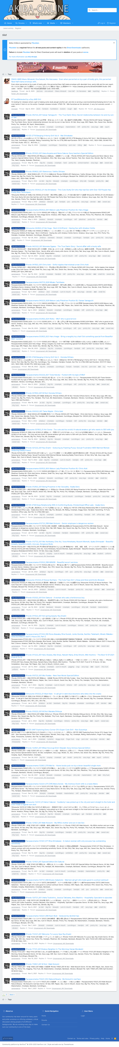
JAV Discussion (99, 109)
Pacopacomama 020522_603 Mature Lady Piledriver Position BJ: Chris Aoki (49, 468)
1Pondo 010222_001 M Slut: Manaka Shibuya (37, 711)
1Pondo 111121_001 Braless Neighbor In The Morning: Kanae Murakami (47, 949)
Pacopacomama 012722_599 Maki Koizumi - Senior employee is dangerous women (53, 523)
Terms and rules (82, 1038)
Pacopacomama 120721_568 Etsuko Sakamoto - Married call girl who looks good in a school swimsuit (60, 880)
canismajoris (15, 127)
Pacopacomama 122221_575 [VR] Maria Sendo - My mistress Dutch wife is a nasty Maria (55, 784)
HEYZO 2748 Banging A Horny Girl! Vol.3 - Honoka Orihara (42, 357)
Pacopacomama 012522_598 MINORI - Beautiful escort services (45, 562)
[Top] (112, 1038)
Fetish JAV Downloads (19, 94)
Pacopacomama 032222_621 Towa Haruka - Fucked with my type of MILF (48, 375)
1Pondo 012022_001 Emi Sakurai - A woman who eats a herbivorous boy (48, 597)
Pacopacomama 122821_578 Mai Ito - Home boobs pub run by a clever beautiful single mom (56, 765)
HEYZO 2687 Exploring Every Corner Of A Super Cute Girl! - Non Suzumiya (49, 730)
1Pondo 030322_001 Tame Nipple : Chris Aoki (37, 411)
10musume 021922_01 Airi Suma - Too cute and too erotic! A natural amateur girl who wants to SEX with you (63, 429)
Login (83, 1016)
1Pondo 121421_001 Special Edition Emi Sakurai (38, 862)
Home (44, 1016)
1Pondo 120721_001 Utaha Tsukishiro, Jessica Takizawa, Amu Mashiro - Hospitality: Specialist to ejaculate (62, 897)
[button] (26, 23)
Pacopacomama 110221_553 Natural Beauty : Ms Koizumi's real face (46, 979)
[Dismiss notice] (114, 43)
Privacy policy (94, 1038)
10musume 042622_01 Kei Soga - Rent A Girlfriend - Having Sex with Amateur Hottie (53, 228)
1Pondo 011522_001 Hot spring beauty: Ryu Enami (39, 616)
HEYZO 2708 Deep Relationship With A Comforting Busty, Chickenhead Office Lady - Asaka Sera (58, 505)
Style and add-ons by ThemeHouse (61, 1044)
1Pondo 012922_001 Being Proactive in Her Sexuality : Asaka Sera (45, 487)
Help (102, 1038)
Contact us (46, 1024)
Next (11, 995)
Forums (44, 1020)
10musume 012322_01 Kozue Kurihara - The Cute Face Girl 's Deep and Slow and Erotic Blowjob (58, 580)
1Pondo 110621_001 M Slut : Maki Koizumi (35, 964)
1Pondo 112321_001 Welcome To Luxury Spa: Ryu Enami (41, 934)
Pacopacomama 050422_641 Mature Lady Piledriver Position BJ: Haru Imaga (50, 210)
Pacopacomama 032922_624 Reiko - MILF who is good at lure (44, 319)
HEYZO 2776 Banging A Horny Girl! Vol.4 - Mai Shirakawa (42, 135)
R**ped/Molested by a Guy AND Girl (26, 99)
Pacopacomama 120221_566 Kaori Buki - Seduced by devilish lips (45, 916)
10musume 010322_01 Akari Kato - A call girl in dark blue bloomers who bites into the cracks (56, 694)
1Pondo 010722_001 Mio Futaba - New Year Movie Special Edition (45, 675)
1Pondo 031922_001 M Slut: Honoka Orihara (36, 393)
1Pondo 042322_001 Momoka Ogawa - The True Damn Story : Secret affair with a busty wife (56, 246)
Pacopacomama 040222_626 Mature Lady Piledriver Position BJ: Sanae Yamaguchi (52, 300)
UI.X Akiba (8, 1038)
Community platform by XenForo (24, 1044)
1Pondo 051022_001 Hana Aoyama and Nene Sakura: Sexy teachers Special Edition (52, 153)
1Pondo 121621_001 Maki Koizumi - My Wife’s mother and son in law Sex (48, 823)
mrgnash (14, 109)
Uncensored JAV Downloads (46, 129)
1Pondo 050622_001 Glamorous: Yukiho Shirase (38, 171)
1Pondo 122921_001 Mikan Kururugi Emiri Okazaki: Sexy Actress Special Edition (51, 748)
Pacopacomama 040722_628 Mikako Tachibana (38, 282)
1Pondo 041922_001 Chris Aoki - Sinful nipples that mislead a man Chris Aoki (50, 264)
